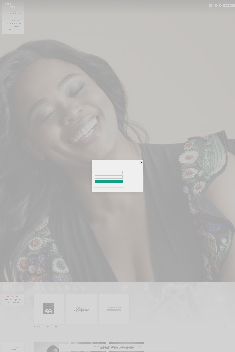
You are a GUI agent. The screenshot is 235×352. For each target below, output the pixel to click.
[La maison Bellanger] (81, 309)
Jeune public (13, 26)
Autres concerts (13, 29)
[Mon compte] (216, 5)
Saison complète (13, 32)
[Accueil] (10, 5)
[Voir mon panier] (220, 5)
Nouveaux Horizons (13, 23)
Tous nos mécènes (220, 326)
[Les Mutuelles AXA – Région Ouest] (49, 309)
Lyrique (13, 17)
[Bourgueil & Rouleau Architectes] (114, 309)
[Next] (124, 273)
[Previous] (110, 273)
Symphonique (13, 20)
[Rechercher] (211, 5)
